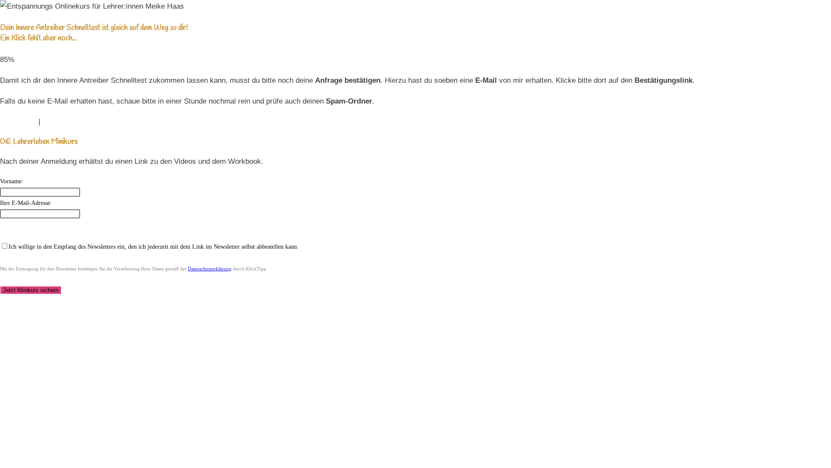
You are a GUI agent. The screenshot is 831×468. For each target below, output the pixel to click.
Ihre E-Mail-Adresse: (26, 203)
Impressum (18, 121)
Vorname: (11, 181)
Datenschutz (62, 121)
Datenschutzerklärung (210, 268)
